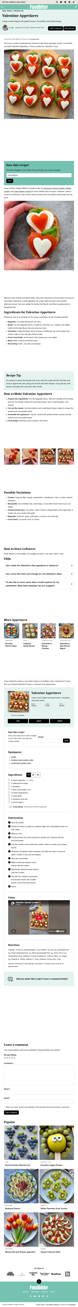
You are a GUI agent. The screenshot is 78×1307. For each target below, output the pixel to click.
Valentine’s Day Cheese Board (65, 645)
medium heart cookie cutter (22, 760)
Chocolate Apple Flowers (52, 1165)
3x (38, 775)
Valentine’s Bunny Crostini (47, 645)
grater (13, 757)
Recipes (9, 10)
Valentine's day (18, 10)
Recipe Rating (10, 1055)
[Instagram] (57, 2)
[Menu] (76, 7)
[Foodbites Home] (39, 7)
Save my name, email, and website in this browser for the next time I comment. (38, 1107)
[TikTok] (74, 2)
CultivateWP (71, 1304)
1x (29, 775)
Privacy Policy (40, 1304)
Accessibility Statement (52, 1304)
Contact (44, 1292)
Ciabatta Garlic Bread (29, 644)
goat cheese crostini (22, 191)
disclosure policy (35, 39)
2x (33, 775)
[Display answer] (72, 565)
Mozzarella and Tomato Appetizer (20, 1252)
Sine (12, 27)
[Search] (2, 7)
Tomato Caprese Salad (50, 1252)
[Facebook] (65, 2)
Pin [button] (18, 721)
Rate (39, 721)
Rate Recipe (69, 28)
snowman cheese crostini (54, 188)
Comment (9, 1063)
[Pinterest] (69, 2)
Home (4, 10)
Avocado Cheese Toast (11, 644)
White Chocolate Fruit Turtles (54, 1208)
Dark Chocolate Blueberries (17, 1165)
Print (60, 721)
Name (7, 1089)
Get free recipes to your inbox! (13, 2)
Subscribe (35, 1292)
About (52, 1292)
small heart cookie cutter (21, 763)
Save (10, 181)
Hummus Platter (12, 1208)
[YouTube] (61, 2)
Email (41, 737)
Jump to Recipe (56, 28)
